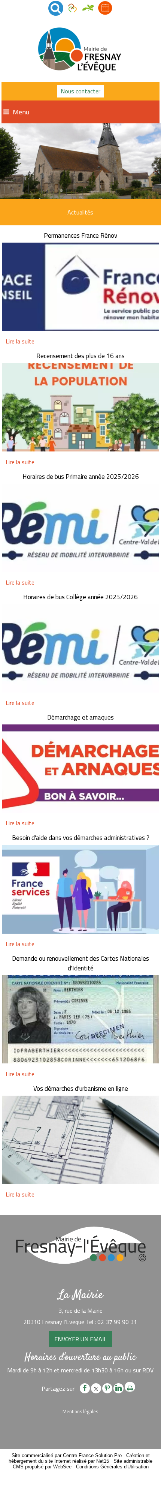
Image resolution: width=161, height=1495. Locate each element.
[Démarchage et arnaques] (80, 769)
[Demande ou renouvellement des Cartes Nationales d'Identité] (80, 1020)
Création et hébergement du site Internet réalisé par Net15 (79, 1458)
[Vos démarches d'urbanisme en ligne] (80, 1141)
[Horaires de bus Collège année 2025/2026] (80, 649)
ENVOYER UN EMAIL (80, 1339)
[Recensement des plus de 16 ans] (80, 408)
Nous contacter (80, 91)
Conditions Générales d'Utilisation (112, 1467)
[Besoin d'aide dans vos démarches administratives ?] (80, 890)
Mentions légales (80, 1411)
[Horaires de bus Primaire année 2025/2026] (80, 529)
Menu (21, 112)
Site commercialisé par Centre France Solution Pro (67, 1455)
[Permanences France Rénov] (80, 288)
